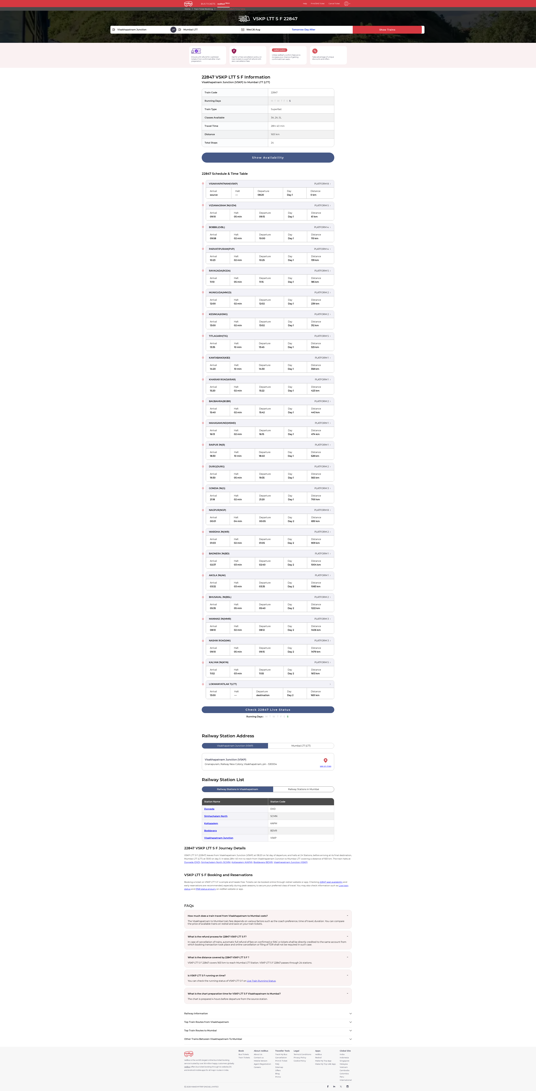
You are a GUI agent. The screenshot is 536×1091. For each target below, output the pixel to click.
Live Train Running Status (261, 981)
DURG (212, 466)
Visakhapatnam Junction (218, 838)
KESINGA (214, 314)
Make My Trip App (323, 1061)
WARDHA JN (216, 532)
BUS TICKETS (208, 4)
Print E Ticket (281, 1061)
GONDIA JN (215, 488)
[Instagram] (347, 1087)
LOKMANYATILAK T (220, 684)
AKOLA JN (215, 575)
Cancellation (281, 1058)
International (346, 1080)
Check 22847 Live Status (268, 709)
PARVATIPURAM (218, 249)
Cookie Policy (300, 1061)
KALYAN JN (215, 662)
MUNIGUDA (215, 292)
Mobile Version (260, 1061)
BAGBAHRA (215, 401)
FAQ (277, 1064)
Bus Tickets (244, 1054)
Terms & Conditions (302, 1054)
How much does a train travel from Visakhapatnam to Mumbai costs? (228, 916)
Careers (257, 1067)
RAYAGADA (215, 270)
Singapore (344, 1061)
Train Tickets (244, 1058)
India (342, 1054)
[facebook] (328, 1087)
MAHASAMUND (218, 423)
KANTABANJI (216, 357)
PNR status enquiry (206, 889)
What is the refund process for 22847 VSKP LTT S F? (217, 936)
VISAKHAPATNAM (219, 183)
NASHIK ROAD (217, 640)
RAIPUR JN (215, 444)
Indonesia (344, 1058)
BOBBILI (214, 227)
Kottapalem (211, 823)
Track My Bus (281, 1054)
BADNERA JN (216, 553)
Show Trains (387, 29)
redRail (223, 4)
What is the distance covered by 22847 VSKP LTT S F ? (218, 957)
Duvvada (209, 809)
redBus (318, 1054)
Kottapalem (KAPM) (242, 862)
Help (305, 4)
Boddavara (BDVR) (263, 862)
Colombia (344, 1074)
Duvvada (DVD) (192, 862)
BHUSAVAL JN (217, 597)
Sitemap (279, 1067)
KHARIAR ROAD (218, 379)
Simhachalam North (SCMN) (216, 862)
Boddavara (210, 830)
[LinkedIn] (334, 1087)
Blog (277, 1074)
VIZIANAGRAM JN (219, 205)
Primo (278, 1077)
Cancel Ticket (334, 4)
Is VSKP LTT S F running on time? (207, 975)
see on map (325, 766)
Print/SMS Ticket (318, 4)
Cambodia (344, 1070)
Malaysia (344, 1064)
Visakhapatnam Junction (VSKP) (291, 862)
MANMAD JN (216, 619)
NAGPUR (214, 510)
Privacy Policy (300, 1058)
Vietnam (344, 1067)
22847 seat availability (331, 882)
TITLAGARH (215, 336)
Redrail (318, 1058)
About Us (258, 1054)
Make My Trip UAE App (325, 1064)
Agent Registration (262, 1064)
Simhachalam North (216, 816)
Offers (278, 1070)
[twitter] (340, 1087)
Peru (342, 1077)
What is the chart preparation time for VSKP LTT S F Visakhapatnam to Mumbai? (234, 993)
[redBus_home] (191, 3)
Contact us (259, 1058)
